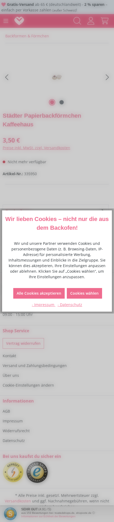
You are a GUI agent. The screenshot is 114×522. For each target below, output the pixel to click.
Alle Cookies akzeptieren (39, 293)
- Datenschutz (70, 304)
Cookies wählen (84, 293)
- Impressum (43, 304)
